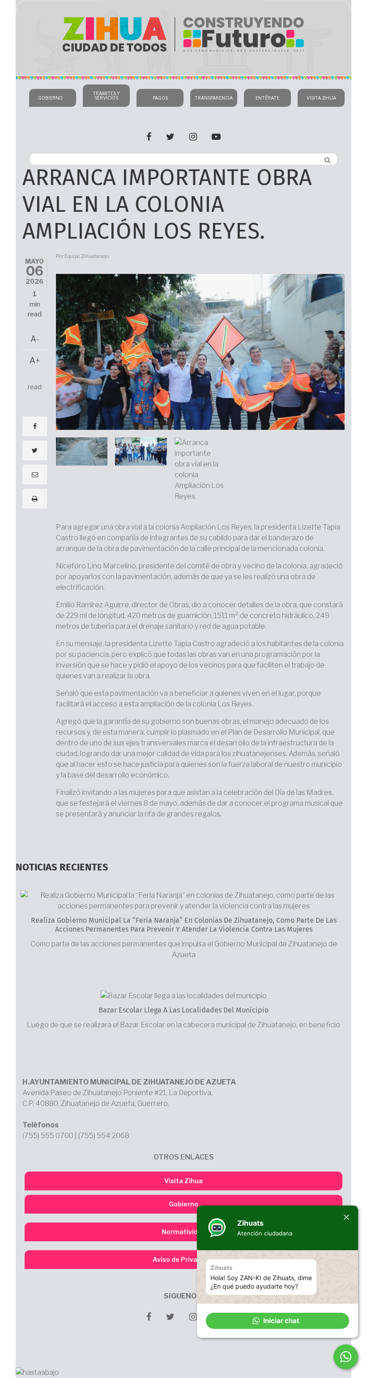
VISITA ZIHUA (321, 98)
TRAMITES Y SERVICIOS (106, 96)
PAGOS (160, 98)
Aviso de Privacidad (184, 1259)
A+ (35, 360)
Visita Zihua (183, 1181)
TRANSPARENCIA (214, 98)
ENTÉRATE (267, 98)
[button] (277, 1321)
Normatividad (184, 1231)
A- (34, 339)
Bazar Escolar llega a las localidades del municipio (183, 1010)
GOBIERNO (50, 98)
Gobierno (183, 1204)
